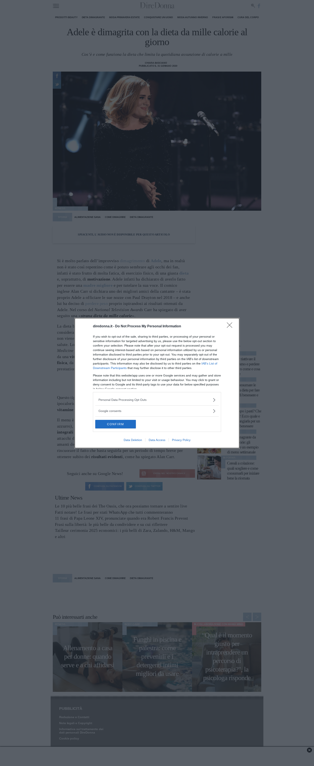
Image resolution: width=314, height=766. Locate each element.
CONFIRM (115, 424)
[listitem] (157, 400)
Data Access (157, 440)
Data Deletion (133, 440)
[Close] (231, 326)
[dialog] (157, 383)
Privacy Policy (181, 440)
